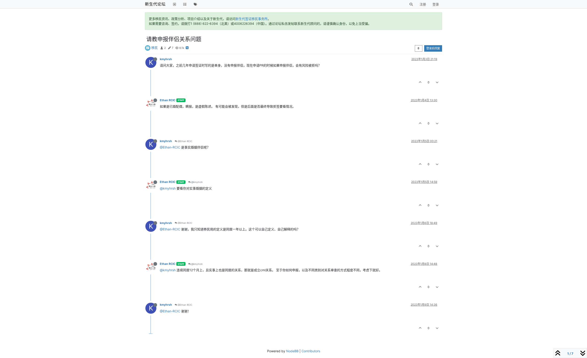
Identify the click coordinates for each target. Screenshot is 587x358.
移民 (154, 48)
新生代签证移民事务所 (251, 19)
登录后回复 (433, 48)
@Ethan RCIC (184, 141)
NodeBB (292, 351)
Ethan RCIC (167, 100)
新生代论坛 (155, 4)
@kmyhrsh (197, 182)
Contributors (311, 351)
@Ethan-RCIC (170, 147)
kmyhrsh (166, 59)
